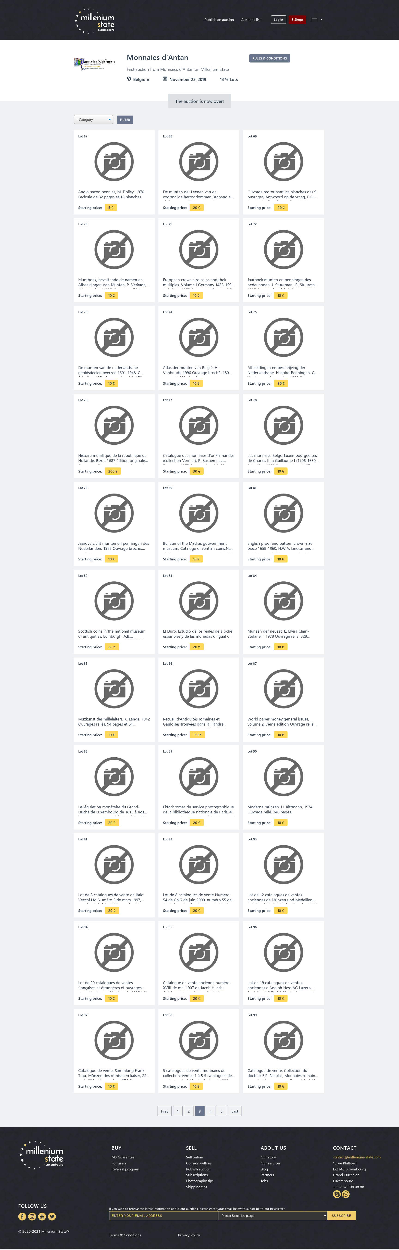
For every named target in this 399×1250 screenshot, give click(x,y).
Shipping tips (196, 1186)
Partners (267, 1174)
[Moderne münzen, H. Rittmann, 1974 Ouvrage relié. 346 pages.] (283, 777)
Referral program (125, 1169)
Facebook (22, 1216)
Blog (264, 1169)
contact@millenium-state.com (357, 1157)
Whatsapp (346, 1194)
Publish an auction (219, 19)
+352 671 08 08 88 (348, 1186)
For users (119, 1163)
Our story (268, 1157)
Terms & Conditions (125, 1234)
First (164, 1111)
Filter (125, 119)
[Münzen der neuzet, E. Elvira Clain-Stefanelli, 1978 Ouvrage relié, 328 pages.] (283, 601)
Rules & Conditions (269, 58)
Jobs (264, 1180)
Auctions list (251, 19)
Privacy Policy (189, 1234)
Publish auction (198, 1169)
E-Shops (297, 19)
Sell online (194, 1157)
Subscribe (341, 1215)
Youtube (42, 1216)
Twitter (52, 1216)
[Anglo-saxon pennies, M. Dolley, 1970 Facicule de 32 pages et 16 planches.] (114, 162)
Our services (271, 1163)
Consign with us (199, 1163)
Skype (337, 1194)
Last (235, 1111)
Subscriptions (197, 1174)
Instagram (32, 1216)
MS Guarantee (123, 1157)
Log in (278, 19)
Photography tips (200, 1180)
